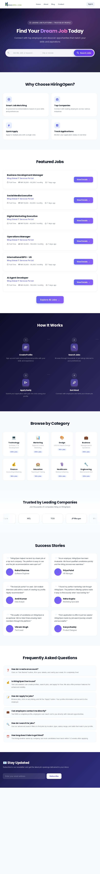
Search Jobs (83, 53)
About (46, 4)
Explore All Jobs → (50, 299)
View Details (83, 179)
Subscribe (54, 776)
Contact (61, 4)
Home (38, 4)
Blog (53, 4)
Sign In (90, 4)
